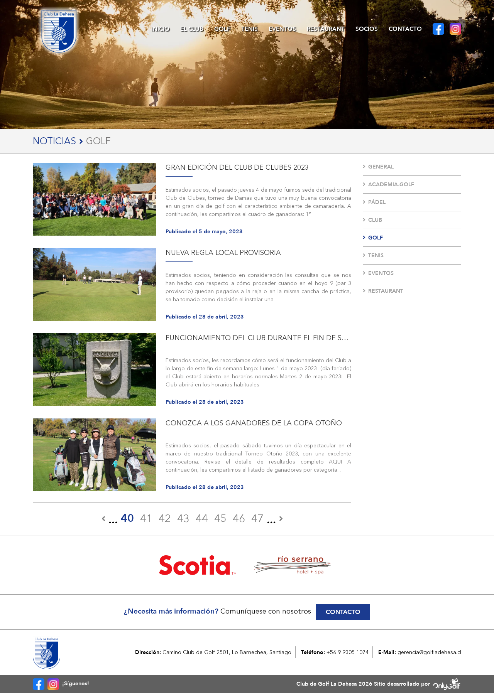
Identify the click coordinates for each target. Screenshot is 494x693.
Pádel (377, 202)
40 (127, 518)
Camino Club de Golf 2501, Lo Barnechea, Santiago (226, 652)
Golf (222, 29)
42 (165, 518)
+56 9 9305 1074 (348, 652)
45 (220, 518)
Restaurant (326, 29)
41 (146, 518)
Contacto (405, 29)
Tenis (249, 29)
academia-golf (391, 184)
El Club (191, 29)
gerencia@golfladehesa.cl (429, 652)
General (381, 166)
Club (375, 220)
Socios (366, 29)
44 (202, 518)
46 (239, 518)
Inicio (160, 29)
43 (183, 518)
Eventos (282, 29)
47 (257, 518)
